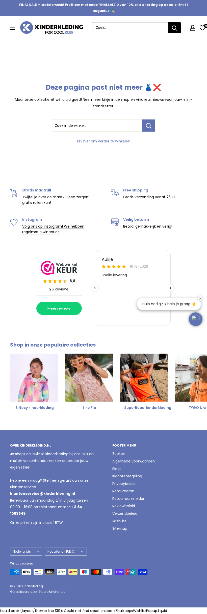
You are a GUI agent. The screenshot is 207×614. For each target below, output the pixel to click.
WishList (119, 521)
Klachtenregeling (127, 476)
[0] (202, 27)
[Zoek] (174, 27)
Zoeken (118, 453)
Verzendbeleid (124, 513)
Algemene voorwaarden (133, 461)
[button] (195, 319)
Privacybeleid (124, 483)
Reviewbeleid (123, 505)
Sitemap (119, 528)
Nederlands (22, 552)
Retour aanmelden (128, 498)
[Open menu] (12, 28)
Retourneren (123, 491)
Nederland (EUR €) (61, 552)
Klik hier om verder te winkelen (103, 141)
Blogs (116, 468)
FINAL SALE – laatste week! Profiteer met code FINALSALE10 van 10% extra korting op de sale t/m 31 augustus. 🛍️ (103, 7)
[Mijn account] (192, 28)
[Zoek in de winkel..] (148, 125)
